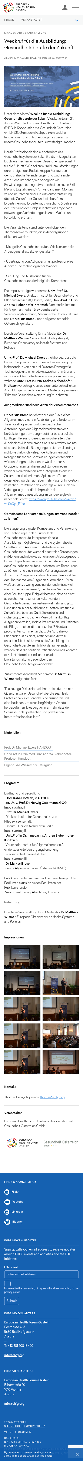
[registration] (65, 7)
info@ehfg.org (14, 1355)
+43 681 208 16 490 (20, 1346)
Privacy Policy (34, 1426)
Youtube (17, 1202)
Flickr (15, 1192)
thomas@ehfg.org (52, 1097)
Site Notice (12, 1426)
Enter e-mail (11, 1267)
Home (19, 7)
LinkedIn (17, 1212)
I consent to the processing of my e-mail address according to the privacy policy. (41, 1290)
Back (10, 20)
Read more (46, 1456)
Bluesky (17, 1222)
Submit (12, 1301)
